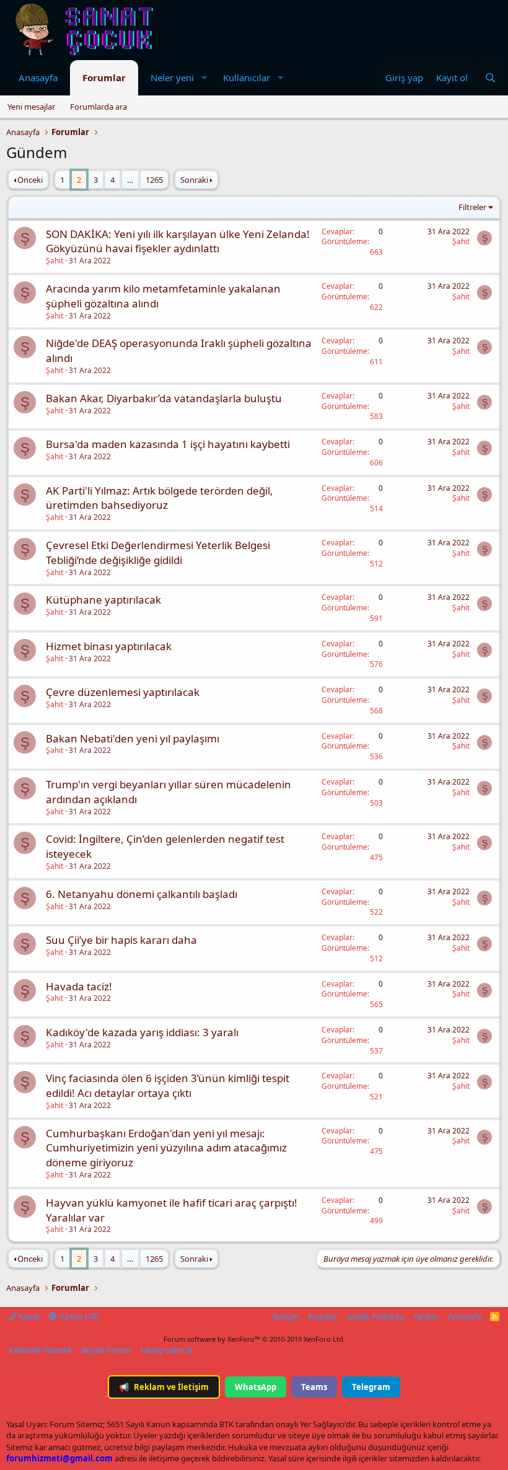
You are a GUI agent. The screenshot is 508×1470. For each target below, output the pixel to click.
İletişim (286, 1316)
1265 (154, 179)
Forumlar (104, 77)
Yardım (426, 1316)
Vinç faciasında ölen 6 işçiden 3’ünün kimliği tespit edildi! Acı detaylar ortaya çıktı (167, 1085)
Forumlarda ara (98, 106)
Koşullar (323, 1316)
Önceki (30, 179)
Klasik (28, 1316)
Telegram (371, 1387)
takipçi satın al (166, 1349)
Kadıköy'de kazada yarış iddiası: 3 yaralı (142, 1032)
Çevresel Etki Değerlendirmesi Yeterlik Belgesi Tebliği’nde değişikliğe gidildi (158, 552)
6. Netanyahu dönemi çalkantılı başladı (141, 894)
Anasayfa (38, 77)
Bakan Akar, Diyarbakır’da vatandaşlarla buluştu (164, 398)
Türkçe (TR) (78, 1316)
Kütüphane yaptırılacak (103, 599)
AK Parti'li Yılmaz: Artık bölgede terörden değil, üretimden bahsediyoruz (159, 498)
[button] (204, 77)
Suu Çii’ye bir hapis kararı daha (121, 940)
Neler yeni (172, 77)
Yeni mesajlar (31, 106)
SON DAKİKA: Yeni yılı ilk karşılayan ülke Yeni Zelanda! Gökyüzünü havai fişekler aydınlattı (178, 241)
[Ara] (490, 77)
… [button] (130, 179)
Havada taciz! (79, 986)
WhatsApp (255, 1387)
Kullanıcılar (246, 77)
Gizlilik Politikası (376, 1316)
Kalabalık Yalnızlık (40, 1349)
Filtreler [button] (472, 207)
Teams (314, 1387)
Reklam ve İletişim (164, 1387)
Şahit (54, 260)
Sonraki (194, 179)
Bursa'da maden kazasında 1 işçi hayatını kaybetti (168, 444)
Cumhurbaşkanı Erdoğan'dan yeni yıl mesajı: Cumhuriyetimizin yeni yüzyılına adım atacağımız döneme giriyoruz (166, 1148)
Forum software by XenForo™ (254, 1339)
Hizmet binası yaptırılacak (109, 646)
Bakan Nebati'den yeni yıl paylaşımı (132, 738)
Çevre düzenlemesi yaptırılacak (122, 692)
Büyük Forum (106, 1349)
